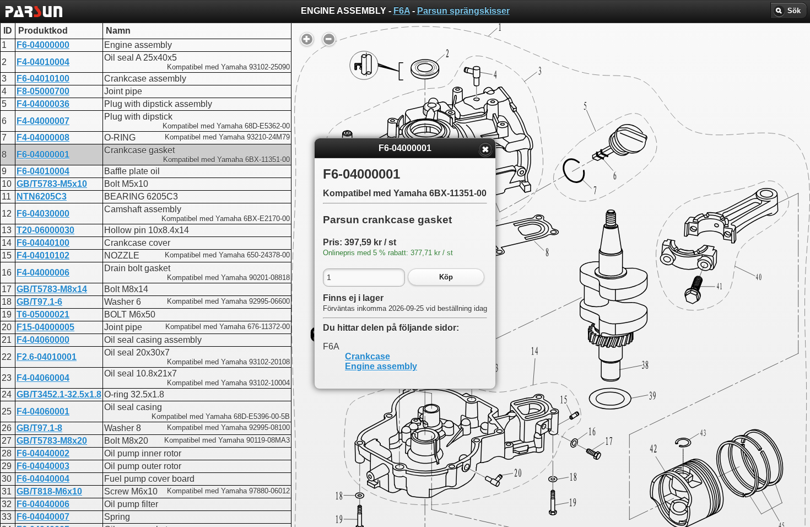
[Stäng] (485, 149)
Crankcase (367, 356)
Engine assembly (381, 366)
